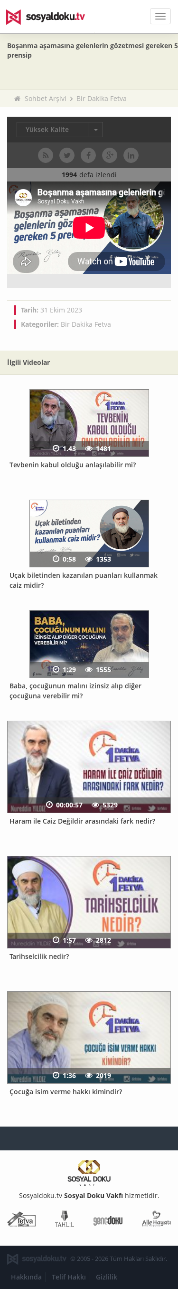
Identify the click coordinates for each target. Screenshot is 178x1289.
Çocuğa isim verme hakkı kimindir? (65, 1091)
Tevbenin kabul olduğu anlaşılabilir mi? (72, 464)
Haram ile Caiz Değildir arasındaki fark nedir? (82, 821)
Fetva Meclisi (21, 1221)
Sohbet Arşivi (45, 98)
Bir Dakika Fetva (101, 98)
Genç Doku (108, 1221)
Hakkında (26, 1276)
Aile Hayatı (156, 1221)
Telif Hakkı (69, 1276)
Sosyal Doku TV (52, 16)
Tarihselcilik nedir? (39, 956)
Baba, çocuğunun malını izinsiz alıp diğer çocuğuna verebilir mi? (75, 690)
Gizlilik (106, 1276)
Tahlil (64, 1221)
